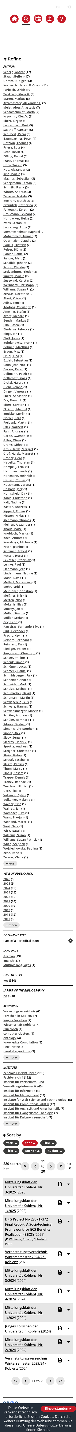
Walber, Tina (12, 804)
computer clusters (16, 1033)
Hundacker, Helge (16, 218)
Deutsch (58, 7)
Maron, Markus (14, 99)
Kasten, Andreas (15, 507)
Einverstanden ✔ (58, 1408)
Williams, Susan (14, 835)
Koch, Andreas (13, 538)
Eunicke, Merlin (14, 414)
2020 (6, 906)
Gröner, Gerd (12, 458)
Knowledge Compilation (20, 1042)
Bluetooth (10, 1029)
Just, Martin (11, 174)
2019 (6, 910)
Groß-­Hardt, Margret (18, 453)
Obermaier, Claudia (17, 241)
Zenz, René (11, 853)
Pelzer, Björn (12, 249)
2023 (6, 892)
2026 (6, 879)
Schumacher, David (17, 693)
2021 (6, 901)
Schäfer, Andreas (15, 715)
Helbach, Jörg (13, 489)
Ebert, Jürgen (12, 121)
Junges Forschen (15, 1020)
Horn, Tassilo (12, 165)
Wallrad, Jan (11, 808)
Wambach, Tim (13, 813)
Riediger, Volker (14, 649)
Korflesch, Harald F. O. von (22, 85)
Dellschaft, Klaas (15, 378)
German (9, 956)
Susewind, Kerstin (16, 280)
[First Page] (25, 1166)
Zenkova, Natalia (15, 196)
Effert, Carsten (13, 405)
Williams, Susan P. (16, 289)
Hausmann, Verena (17, 485)
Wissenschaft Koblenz (19, 1025)
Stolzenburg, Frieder (18, 272)
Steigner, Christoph (17, 751)
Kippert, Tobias (14, 511)
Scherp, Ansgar (14, 72)
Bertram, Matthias (16, 201)
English (8, 961)
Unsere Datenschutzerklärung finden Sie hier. (47, 1427)
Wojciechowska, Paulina (20, 848)
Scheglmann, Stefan (17, 183)
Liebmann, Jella (14, 569)
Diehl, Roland (13, 387)
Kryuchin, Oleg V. (15, 116)
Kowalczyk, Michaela (18, 542)
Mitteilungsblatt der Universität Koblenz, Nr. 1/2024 (24, 1312)
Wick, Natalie (12, 831)
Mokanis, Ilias (13, 604)
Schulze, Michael (15, 689)
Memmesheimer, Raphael (21, 232)
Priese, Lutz (11, 147)
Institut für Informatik (19, 1091)
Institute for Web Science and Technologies (34, 1100)
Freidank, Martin (15, 422)
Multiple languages (17, 965)
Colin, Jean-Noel (14, 365)
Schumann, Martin (16, 698)
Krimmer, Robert (15, 551)
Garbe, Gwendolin (16, 436)
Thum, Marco (12, 768)
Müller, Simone (14, 613)
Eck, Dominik (12, 400)
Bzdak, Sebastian (15, 360)
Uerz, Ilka (10, 791)
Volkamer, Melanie (16, 800)
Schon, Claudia (14, 267)
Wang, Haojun (13, 817)
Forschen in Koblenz (18, 1016)
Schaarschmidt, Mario (19, 112)
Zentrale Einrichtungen (20, 1073)
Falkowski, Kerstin (16, 209)
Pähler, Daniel (13, 254)
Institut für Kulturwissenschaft (25, 1117)
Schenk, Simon (13, 662)
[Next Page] (51, 1166)
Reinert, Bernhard (16, 640)
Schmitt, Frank (13, 187)
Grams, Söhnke (14, 445)
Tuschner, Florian (15, 786)
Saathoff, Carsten (15, 130)
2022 (6, 897)
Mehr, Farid (11, 587)
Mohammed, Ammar (18, 236)
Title (47, 1143)
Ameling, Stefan (14, 312)
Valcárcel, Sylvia (14, 795)
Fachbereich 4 (13, 1077)
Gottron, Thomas (15, 143)
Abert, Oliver (12, 298)
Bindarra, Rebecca (16, 329)
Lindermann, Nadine (18, 573)
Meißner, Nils (13, 595)
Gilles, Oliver (12, 440)
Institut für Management (21, 1095)
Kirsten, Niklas (13, 516)
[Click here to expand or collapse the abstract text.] (68, 1184)
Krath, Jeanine (13, 547)
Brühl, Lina (11, 356)
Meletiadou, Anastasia (19, 107)
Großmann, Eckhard (17, 214)
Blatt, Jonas (11, 338)
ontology (9, 1038)
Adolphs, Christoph (17, 307)
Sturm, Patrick (13, 764)
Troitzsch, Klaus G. (16, 94)
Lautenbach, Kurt (15, 125)
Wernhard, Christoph (18, 285)
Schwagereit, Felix (16, 702)
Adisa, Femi (11, 303)
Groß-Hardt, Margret (18, 449)
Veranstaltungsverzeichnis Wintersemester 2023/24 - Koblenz (26, 1363)
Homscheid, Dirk (15, 493)
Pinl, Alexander (14, 631)
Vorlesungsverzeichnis (19, 1011)
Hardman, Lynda (15, 471)
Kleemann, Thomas (17, 520)
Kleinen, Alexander (16, 524)
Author (30, 1151)
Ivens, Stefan (12, 223)
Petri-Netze (11, 1047)
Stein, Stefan (12, 755)
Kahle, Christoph (15, 498)
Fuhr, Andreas (13, 431)
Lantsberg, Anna (15, 227)
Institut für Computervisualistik (26, 1104)
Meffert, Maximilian (17, 582)
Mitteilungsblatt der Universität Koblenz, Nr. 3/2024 (24, 1275)
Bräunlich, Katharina (18, 205)
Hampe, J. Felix (13, 467)
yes (5, 980)
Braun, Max (11, 351)
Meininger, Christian (18, 591)
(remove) (62, 941)
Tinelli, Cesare (13, 773)
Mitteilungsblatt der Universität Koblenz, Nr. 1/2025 (24, 1205)
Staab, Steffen (13, 76)
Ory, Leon (10, 622)
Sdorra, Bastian (14, 724)
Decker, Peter (13, 369)
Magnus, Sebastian (17, 178)
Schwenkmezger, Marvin (20, 711)
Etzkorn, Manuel (15, 409)
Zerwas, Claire (13, 857)
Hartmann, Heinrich (17, 476)
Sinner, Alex (11, 733)
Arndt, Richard (13, 316)
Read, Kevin (11, 152)
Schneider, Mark (15, 684)
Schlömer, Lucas (15, 666)
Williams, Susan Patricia (20, 839)
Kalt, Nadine (12, 502)
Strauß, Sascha (14, 760)
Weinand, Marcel (15, 822)
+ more (11, 925)
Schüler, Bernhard (16, 720)
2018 (6, 914)
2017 (6, 919)
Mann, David (12, 578)
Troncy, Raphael (15, 782)
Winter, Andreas (15, 192)
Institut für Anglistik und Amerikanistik (31, 1108)
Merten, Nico (12, 600)
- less (10, 863)
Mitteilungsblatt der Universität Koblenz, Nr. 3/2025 (24, 1187)
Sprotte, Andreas (15, 746)
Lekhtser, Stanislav (17, 560)
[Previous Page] (35, 1166)
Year (10, 1143)
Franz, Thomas (13, 161)
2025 (6, 883)
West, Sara (11, 826)
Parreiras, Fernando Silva (21, 627)
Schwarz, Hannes (15, 706)
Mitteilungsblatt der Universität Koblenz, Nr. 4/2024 (24, 1294)
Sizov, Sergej (12, 737)
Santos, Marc (12, 258)
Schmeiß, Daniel (14, 671)
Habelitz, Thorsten (16, 462)
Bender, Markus (14, 320)
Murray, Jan (11, 609)
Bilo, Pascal (11, 325)
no (5, 996)
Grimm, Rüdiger (14, 81)
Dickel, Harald (13, 383)
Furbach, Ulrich (14, 90)
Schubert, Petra (14, 134)
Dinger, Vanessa (14, 391)
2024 (6, 888)
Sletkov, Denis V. (15, 742)
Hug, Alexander (14, 170)
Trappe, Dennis (14, 777)
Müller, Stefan (13, 618)
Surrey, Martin (13, 276)
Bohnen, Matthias (16, 347)
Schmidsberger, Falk (17, 675)
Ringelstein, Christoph (19, 653)
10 (69, 1164)
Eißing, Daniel (13, 156)
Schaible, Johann (15, 263)
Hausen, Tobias (14, 480)
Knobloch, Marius (16, 533)
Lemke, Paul (12, 564)
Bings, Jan (10, 334)
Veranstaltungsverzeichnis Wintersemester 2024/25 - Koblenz (26, 1256)
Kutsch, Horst (13, 556)
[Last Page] (61, 1166)
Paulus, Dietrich (14, 245)
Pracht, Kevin (12, 635)
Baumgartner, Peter (17, 138)
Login (69, 7)
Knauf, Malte (12, 529)
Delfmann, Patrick (16, 374)
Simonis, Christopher (18, 729)
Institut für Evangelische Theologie (28, 1113)
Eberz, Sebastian (15, 396)
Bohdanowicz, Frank (17, 343)
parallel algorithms (17, 1051)
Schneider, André (15, 680)
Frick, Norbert (13, 427)
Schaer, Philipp (14, 658)
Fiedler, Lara (12, 418)
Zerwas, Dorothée (16, 294)
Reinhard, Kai (13, 644)
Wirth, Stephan (14, 844)
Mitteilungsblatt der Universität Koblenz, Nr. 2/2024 (24, 1344)
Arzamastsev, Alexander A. (22, 103)
